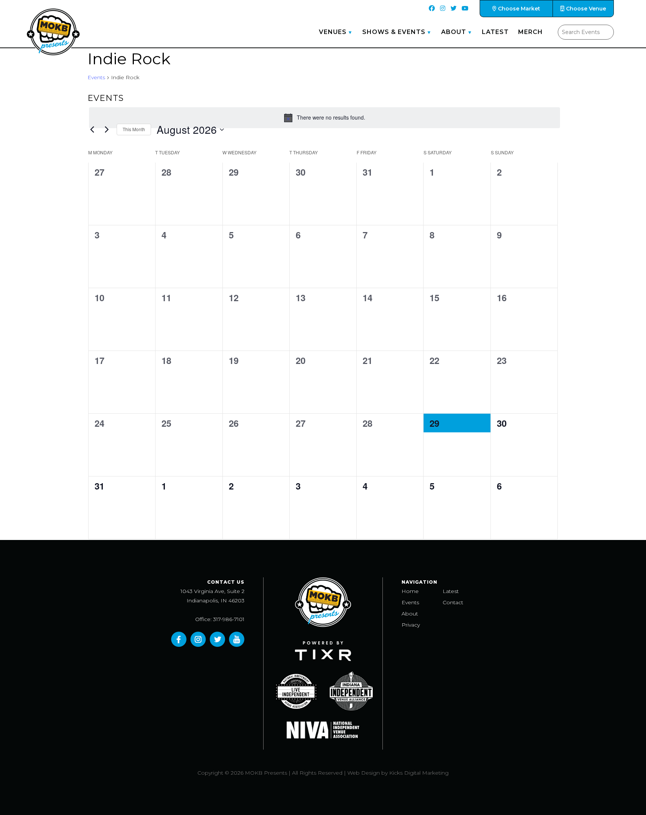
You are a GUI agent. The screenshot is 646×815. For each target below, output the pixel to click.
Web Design (363, 772)
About (453, 31)
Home (410, 591)
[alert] (324, 117)
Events (96, 77)
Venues (333, 31)
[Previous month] (91, 129)
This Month (134, 129)
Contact (453, 602)
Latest (495, 31)
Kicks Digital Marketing (419, 772)
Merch (530, 31)
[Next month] (106, 129)
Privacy (411, 624)
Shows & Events (393, 31)
